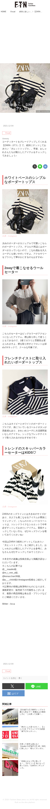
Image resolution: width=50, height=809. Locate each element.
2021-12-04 (8, 126)
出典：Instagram (43, 111)
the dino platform (28, 802)
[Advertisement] (25, 38)
